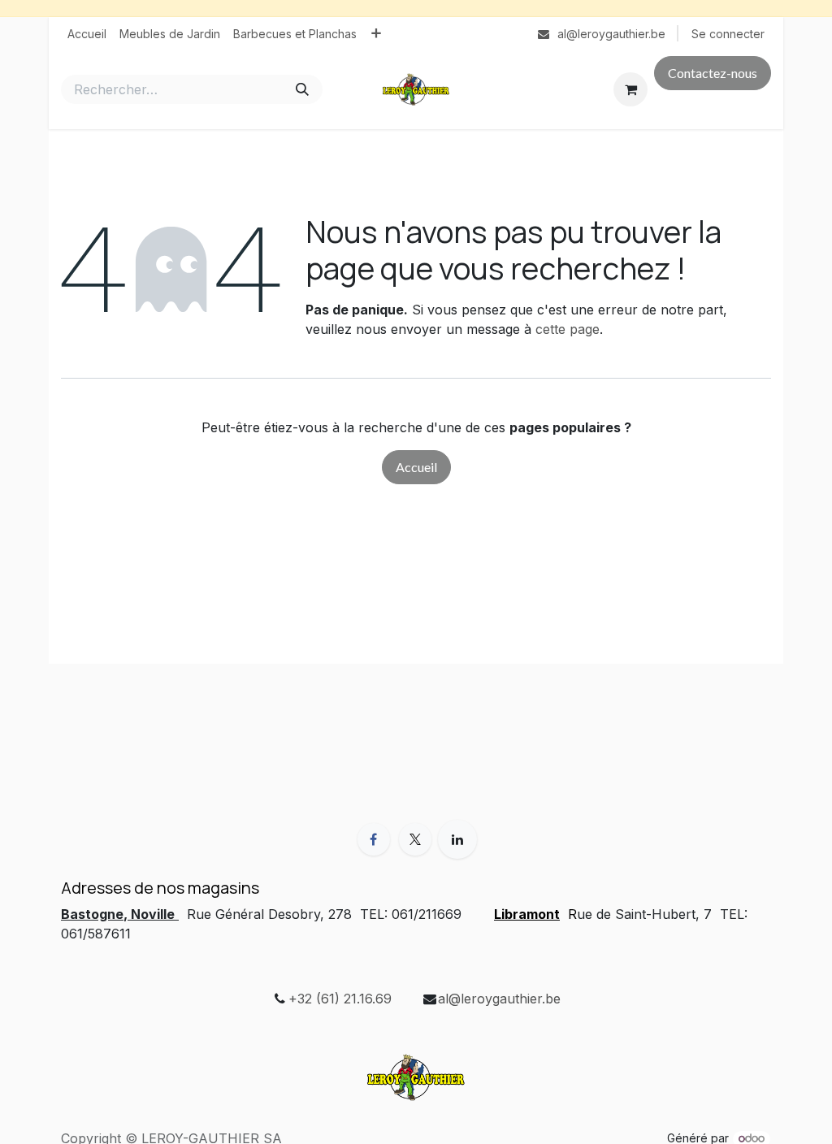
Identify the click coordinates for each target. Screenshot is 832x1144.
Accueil (416, 466)
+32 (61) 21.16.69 (340, 998)
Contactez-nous (712, 72)
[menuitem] (87, 34)
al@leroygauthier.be (499, 998)
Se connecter (728, 34)
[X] (415, 839)
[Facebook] (374, 839)
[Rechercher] (302, 89)
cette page (567, 329)
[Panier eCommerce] (630, 89)
